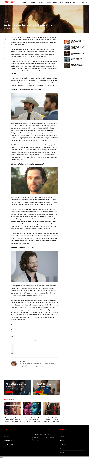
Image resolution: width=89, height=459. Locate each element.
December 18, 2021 (16, 28)
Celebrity (68, 2)
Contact (6, 437)
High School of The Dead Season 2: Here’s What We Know (77, 47)
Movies (33, 2)
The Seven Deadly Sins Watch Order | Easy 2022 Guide (77, 41)
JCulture (62, 433)
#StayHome (25, 2)
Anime (55, 2)
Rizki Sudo (38, 388)
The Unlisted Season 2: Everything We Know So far (77, 53)
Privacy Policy (8, 440)
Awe (83, 2)
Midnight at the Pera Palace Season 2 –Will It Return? (51, 418)
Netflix (8, 383)
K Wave (61, 2)
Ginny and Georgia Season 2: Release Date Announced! (12, 418)
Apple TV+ (38, 383)
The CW (50, 42)
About (6, 433)
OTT (61, 448)
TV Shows (40, 2)
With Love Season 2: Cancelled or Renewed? (77, 65)
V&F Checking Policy (10, 444)
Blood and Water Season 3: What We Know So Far (32, 418)
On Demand (48, 2)
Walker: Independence (28, 42)
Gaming (62, 452)
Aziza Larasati (9, 388)
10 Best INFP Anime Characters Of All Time (77, 59)
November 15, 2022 (16, 421)
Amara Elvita (7, 28)
